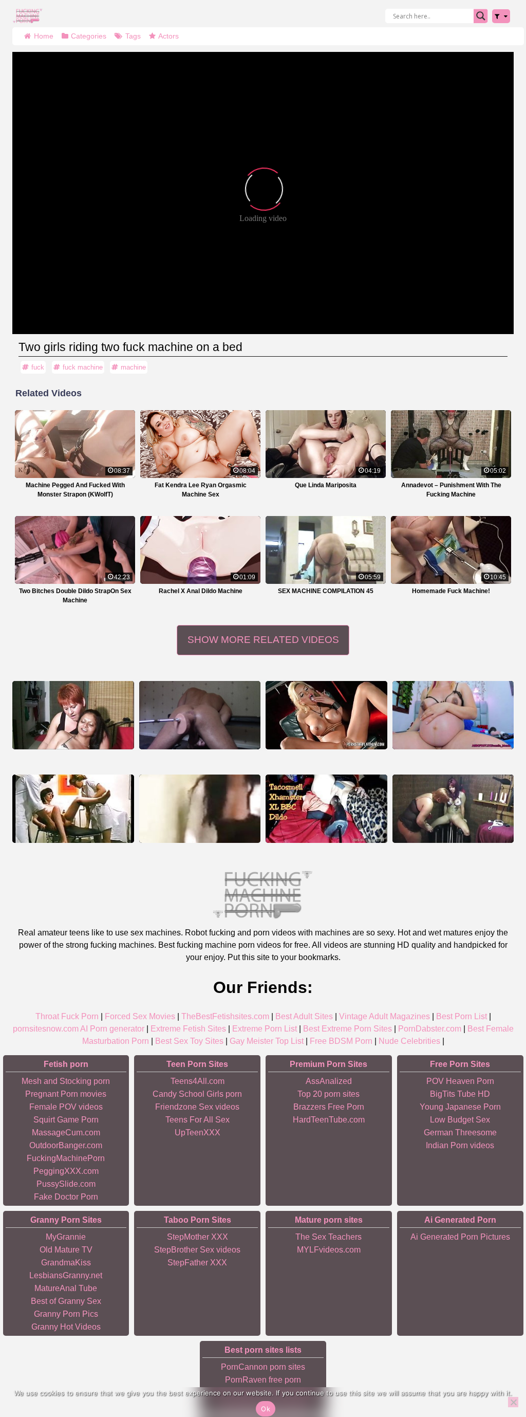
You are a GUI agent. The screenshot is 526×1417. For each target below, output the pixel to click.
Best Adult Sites (304, 1016)
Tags (133, 36)
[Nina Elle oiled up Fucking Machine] (326, 715)
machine (133, 367)
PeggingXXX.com (66, 1171)
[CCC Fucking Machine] (73, 809)
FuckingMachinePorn (66, 1158)
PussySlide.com (66, 1184)
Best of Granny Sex (66, 1301)
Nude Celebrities (409, 1041)
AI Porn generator (112, 1028)
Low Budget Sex (460, 1119)
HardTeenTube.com (329, 1119)
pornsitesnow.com (46, 1028)
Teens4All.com (197, 1081)
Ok (265, 1409)
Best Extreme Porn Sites (347, 1028)
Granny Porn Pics (66, 1314)
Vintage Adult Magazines (384, 1016)
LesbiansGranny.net (65, 1275)
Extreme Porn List (264, 1028)
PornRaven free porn (263, 1379)
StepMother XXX (197, 1236)
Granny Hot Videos (66, 1326)
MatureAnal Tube (65, 1288)
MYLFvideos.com (329, 1249)
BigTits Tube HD (460, 1094)
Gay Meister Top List (267, 1041)
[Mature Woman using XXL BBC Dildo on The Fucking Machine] (326, 809)
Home (43, 36)
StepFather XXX (197, 1262)
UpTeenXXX (197, 1132)
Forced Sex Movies (140, 1016)
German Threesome (460, 1132)
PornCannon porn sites (263, 1367)
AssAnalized (329, 1081)
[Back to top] (495, 1369)
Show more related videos (263, 639)
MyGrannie (66, 1236)
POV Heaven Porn (460, 1081)
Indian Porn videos (460, 1145)
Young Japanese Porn (460, 1106)
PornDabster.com (429, 1028)
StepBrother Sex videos (197, 1249)
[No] (513, 1402)
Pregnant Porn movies (65, 1094)
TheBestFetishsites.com (225, 1016)
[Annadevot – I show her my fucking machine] (73, 715)
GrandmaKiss (66, 1262)
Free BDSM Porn (341, 1041)
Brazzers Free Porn (328, 1106)
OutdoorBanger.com (65, 1145)
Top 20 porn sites (328, 1094)
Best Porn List (461, 1016)
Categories (88, 36)
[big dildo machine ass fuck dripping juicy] (200, 715)
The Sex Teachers (328, 1236)
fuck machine (83, 367)
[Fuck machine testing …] (453, 809)
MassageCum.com (66, 1132)
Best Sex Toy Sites (189, 1041)
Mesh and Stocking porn (66, 1081)
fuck (37, 367)
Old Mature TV (66, 1249)
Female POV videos (66, 1106)
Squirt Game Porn (66, 1119)
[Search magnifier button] (481, 16)
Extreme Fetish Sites (188, 1028)
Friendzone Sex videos (197, 1106)
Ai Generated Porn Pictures (460, 1236)
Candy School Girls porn (197, 1094)
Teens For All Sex (197, 1119)
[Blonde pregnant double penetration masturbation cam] (453, 715)
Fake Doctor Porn (66, 1196)
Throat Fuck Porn (67, 1016)
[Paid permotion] (200, 809)
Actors (168, 36)
